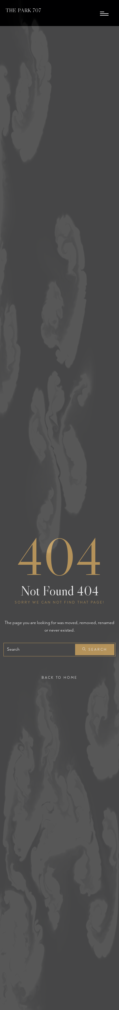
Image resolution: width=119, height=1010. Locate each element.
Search (97, 649)
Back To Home (59, 678)
